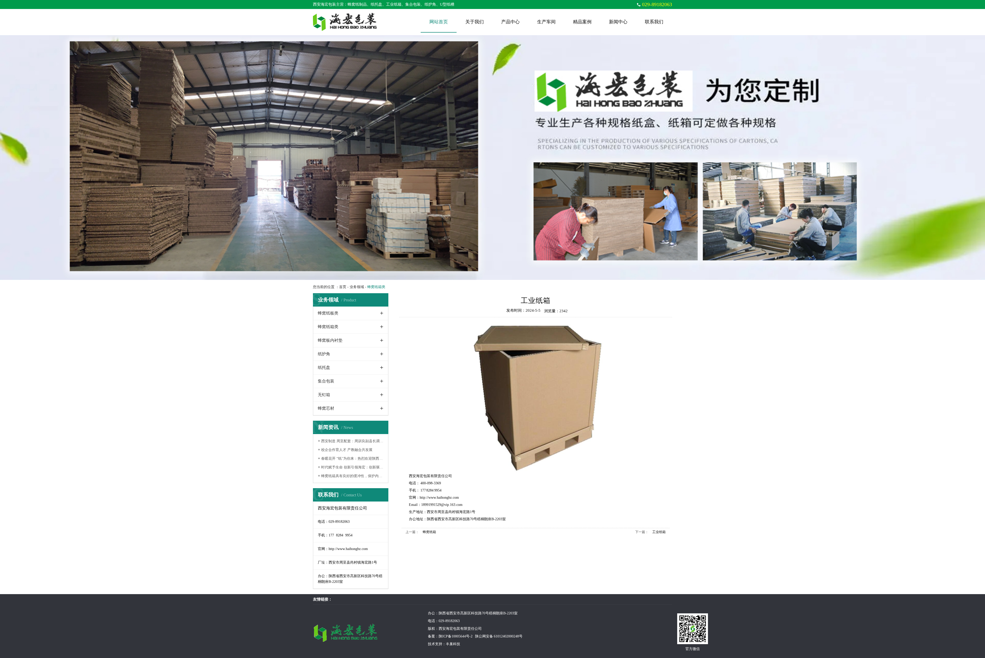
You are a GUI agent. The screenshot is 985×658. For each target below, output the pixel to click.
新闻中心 (618, 21)
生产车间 (546, 21)
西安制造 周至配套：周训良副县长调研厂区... (355, 441)
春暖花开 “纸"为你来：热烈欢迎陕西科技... (353, 458)
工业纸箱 (659, 532)
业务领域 (357, 287)
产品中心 (510, 21)
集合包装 (326, 381)
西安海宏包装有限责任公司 (430, 476)
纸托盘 (324, 367)
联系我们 (654, 21)
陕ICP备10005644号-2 (457, 636)
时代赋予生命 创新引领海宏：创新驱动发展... (355, 467)
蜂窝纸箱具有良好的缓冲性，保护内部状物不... (357, 476)
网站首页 (438, 21)
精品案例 (582, 21)
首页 (342, 287)
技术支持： (437, 644)
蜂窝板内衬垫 (330, 340)
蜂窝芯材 (326, 408)
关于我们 (474, 21)
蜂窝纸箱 (429, 532)
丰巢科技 (453, 644)
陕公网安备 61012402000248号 (499, 636)
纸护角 (324, 354)
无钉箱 (324, 394)
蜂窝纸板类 (328, 313)
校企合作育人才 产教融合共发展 (345, 450)
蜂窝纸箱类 (328, 327)
